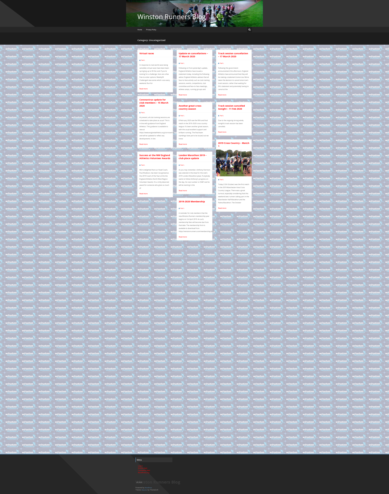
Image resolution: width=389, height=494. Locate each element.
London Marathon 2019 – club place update (193, 157)
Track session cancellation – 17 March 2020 (233, 55)
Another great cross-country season (190, 107)
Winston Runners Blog (171, 16)
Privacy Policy (151, 30)
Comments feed (144, 470)
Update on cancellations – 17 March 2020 (193, 55)
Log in (140, 466)
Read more (143, 89)
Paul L (143, 60)
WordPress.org (143, 472)
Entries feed (142, 468)
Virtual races (146, 53)
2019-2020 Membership (192, 201)
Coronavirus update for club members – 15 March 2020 (153, 102)
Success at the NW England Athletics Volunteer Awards (154, 157)
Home (139, 30)
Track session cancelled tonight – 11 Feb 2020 (231, 107)
